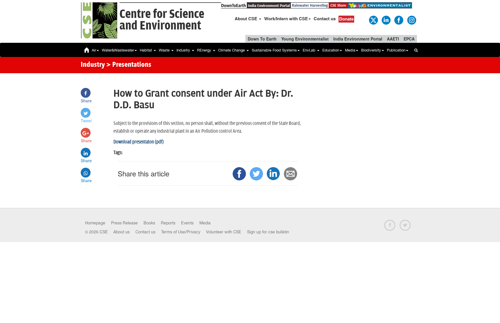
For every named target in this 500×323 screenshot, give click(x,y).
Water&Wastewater (118, 50)
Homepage (95, 223)
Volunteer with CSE (223, 232)
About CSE (246, 18)
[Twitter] (373, 19)
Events (187, 223)
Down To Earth (262, 39)
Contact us (325, 18)
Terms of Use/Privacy (180, 232)
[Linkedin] (385, 19)
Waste (165, 50)
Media (350, 50)
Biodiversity (371, 50)
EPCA (409, 39)
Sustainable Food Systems (274, 50)
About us (121, 232)
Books (149, 223)
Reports (168, 223)
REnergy (204, 50)
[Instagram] (411, 19)
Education (330, 50)
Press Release (124, 223)
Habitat (146, 50)
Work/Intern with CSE (286, 18)
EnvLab (310, 50)
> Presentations (128, 65)
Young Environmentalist (305, 39)
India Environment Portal (357, 39)
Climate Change (232, 50)
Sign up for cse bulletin (268, 232)
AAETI (393, 39)
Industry (184, 50)
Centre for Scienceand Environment (162, 20)
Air (94, 50)
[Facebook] (398, 19)
